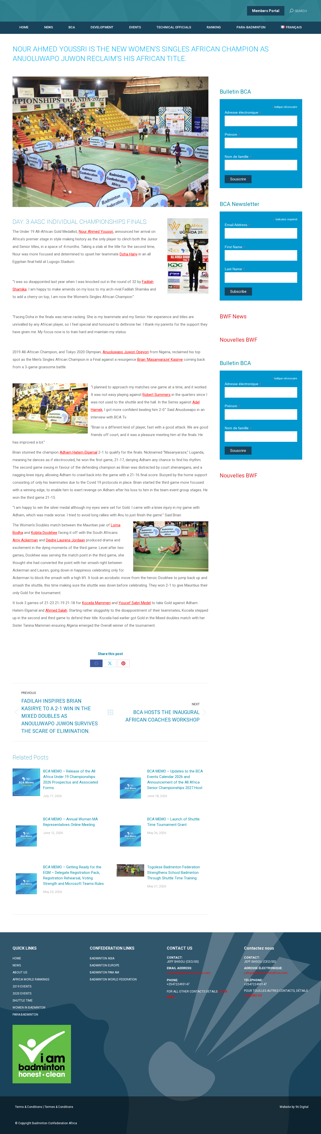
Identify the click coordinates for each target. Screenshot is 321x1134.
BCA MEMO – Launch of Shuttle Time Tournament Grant (173, 822)
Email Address (237, 225)
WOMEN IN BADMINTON (29, 1007)
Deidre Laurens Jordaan (65, 540)
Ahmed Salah (56, 610)
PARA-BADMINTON (25, 1014)
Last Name (235, 269)
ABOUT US (20, 972)
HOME (17, 958)
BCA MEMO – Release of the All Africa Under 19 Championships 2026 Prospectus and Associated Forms (70, 779)
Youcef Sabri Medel (135, 603)
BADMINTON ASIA (102, 958)
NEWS (17, 965)
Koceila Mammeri (96, 603)
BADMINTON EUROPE (104, 965)
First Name (235, 247)
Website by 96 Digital (294, 1107)
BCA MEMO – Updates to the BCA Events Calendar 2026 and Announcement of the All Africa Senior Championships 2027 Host (175, 779)
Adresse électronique (243, 112)
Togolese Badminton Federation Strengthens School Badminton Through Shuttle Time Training (173, 872)
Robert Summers (156, 394)
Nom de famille (238, 156)
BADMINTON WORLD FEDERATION (113, 979)
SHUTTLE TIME (23, 1000)
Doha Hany (128, 254)
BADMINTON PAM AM (104, 972)
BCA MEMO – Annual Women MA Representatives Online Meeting (70, 822)
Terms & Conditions (28, 1107)
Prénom (232, 134)
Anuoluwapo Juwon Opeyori (126, 352)
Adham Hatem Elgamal (78, 452)
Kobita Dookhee (44, 532)
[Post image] (26, 782)
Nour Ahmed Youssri (96, 231)
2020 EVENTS (22, 993)
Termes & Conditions (58, 1107)
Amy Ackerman (25, 540)
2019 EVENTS (22, 986)
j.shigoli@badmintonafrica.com (188, 973)
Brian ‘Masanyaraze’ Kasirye (160, 359)
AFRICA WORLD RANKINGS (31, 979)
